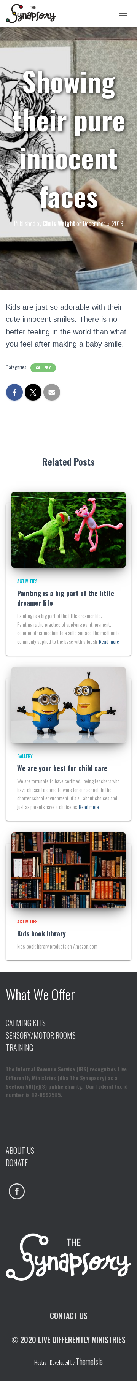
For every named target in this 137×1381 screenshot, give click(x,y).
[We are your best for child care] (68, 704)
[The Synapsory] (34, 13)
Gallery (43, 368)
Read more (109, 641)
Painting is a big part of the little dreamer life (65, 598)
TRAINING (19, 1047)
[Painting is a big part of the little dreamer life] (68, 529)
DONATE (17, 1162)
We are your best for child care (62, 768)
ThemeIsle (89, 1361)
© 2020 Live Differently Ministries (68, 1339)
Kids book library (41, 933)
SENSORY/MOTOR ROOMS (41, 1035)
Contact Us (69, 1315)
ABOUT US (20, 1150)
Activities (27, 581)
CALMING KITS (26, 1022)
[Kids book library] (68, 869)
